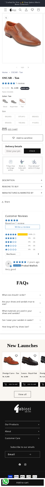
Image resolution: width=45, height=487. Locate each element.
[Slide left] (17, 67)
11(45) (37, 123)
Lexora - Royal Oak (29, 373)
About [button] (8, 431)
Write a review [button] (22, 226)
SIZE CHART (13, 129)
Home (5, 72)
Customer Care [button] (12, 438)
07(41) (23, 117)
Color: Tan (6, 96)
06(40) (9, 117)
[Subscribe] (30, 454)
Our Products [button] (12, 424)
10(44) (23, 123)
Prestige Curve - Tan (11, 373)
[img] (20, 262)
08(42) (37, 117)
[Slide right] (28, 67)
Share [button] (7, 201)
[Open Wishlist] (32, 10)
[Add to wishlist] (16, 355)
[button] (5, 10)
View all (22, 394)
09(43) (9, 123)
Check (32, 151)
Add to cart (22, 482)
